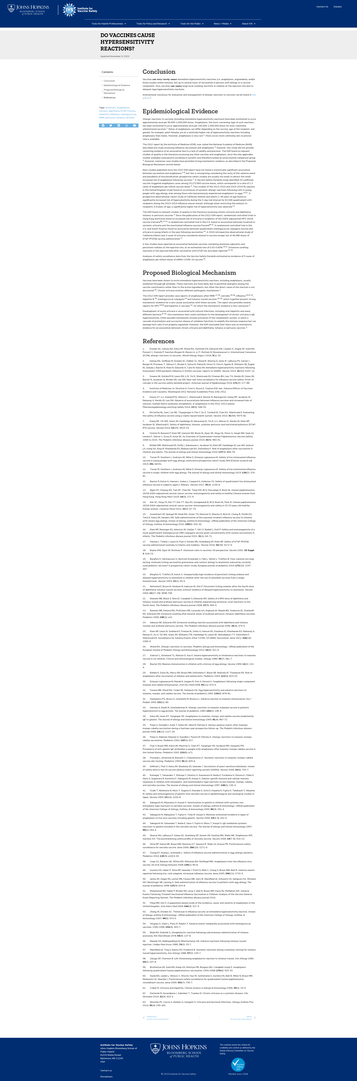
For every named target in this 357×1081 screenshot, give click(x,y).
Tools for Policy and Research (151, 23)
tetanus (120, 117)
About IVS (247, 23)
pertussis (110, 117)
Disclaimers (106, 1076)
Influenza (114, 114)
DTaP (123, 111)
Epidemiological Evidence (117, 85)
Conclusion (109, 80)
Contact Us (322, 6)
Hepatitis (104, 114)
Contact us (106, 1070)
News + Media (221, 23)
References (109, 97)
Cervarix (103, 111)
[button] (103, 125)
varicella (130, 117)
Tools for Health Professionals (107, 23)
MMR (101, 117)
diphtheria (114, 111)
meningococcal (128, 114)
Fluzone (131, 111)
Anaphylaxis (123, 107)
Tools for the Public (190, 23)
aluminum (110, 107)
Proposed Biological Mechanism (114, 91)
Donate (338, 6)
